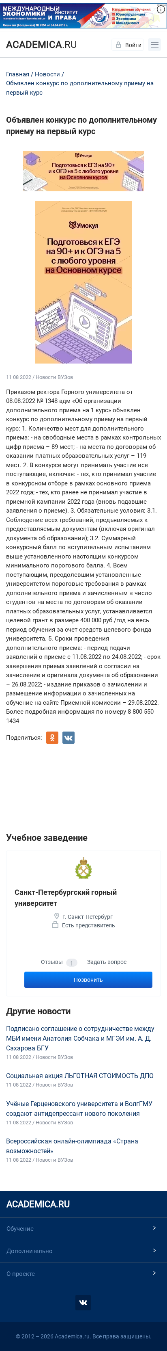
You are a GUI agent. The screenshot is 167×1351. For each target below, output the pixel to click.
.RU (41, 44)
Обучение (20, 1228)
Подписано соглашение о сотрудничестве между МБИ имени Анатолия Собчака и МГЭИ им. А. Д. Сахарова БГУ (80, 1038)
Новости (47, 74)
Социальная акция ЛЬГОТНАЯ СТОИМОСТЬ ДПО (80, 1076)
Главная (17, 74)
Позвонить (88, 979)
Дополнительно (29, 1251)
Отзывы (57, 962)
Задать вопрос (106, 962)
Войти (133, 45)
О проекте (20, 1273)
